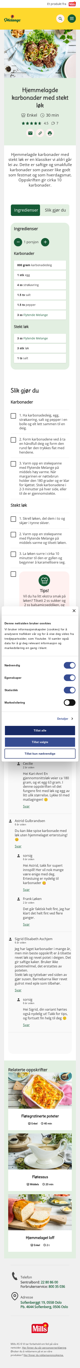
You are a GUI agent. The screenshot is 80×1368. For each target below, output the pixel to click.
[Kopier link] (40, 133)
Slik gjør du (55, 210)
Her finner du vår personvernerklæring (44, 1347)
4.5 (46, 123)
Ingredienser (26, 210)
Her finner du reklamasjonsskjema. (44, 1355)
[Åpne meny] (72, 18)
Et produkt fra (56, 4)
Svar (26, 806)
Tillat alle (40, 730)
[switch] (69, 677)
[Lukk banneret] (74, 610)
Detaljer (62, 718)
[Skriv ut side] (50, 133)
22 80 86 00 (49, 1282)
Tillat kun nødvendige (40, 753)
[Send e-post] (30, 133)
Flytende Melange (35, 315)
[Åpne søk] (60, 18)
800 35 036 (57, 1286)
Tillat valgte (40, 742)
